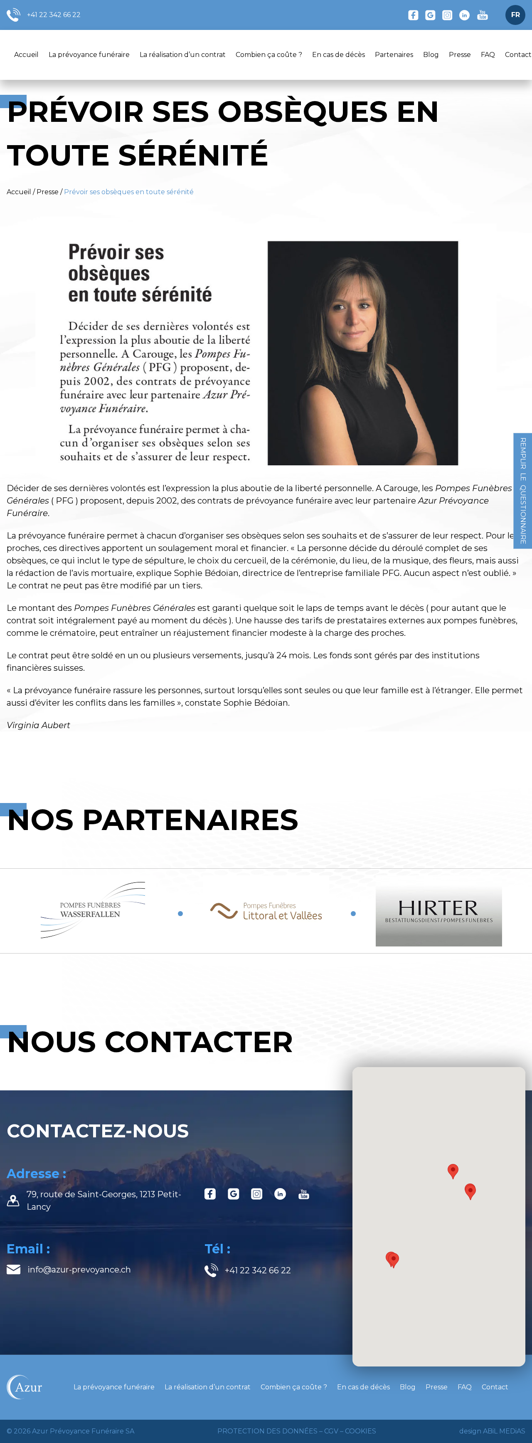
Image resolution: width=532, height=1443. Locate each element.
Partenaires (394, 55)
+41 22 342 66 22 (54, 15)
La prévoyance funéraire (89, 55)
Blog (431, 55)
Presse (460, 55)
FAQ (488, 55)
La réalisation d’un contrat (183, 55)
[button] (393, 1260)
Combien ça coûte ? (269, 55)
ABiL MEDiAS (504, 1431)
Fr (515, 15)
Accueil (26, 55)
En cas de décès (338, 55)
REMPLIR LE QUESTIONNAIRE (523, 490)
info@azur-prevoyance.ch (79, 1270)
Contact (495, 1387)
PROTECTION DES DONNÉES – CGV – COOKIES (296, 1431)
